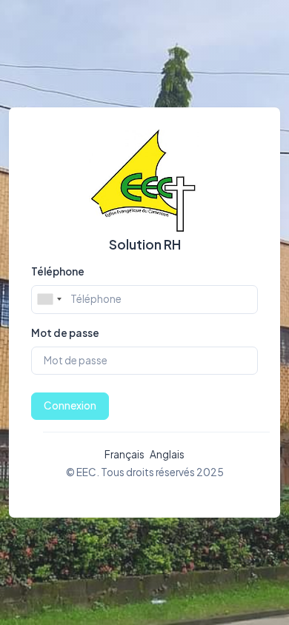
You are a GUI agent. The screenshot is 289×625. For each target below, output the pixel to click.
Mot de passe (65, 333)
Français (124, 454)
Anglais (167, 454)
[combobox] (49, 299)
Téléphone (57, 271)
